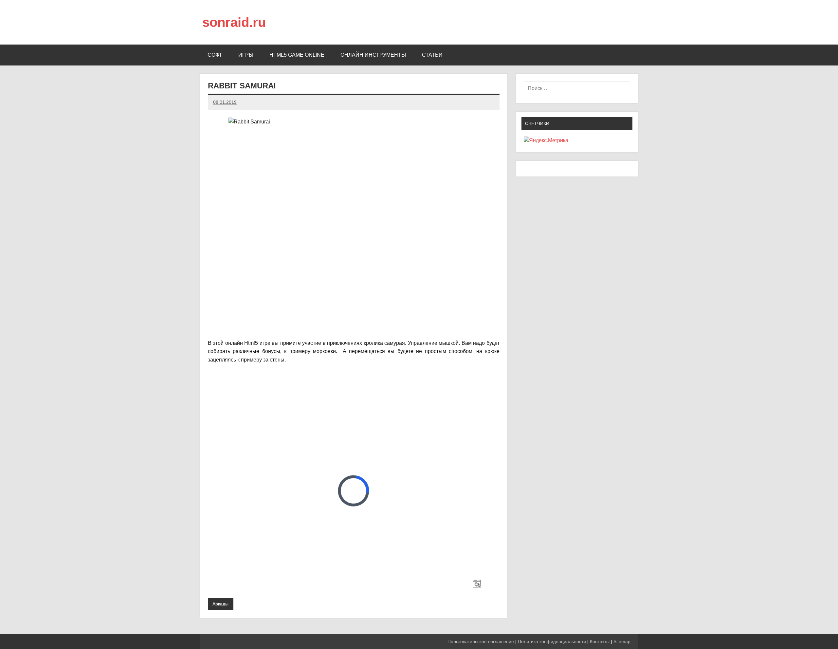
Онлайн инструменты (373, 55)
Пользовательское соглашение (480, 641)
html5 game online (296, 55)
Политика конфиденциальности (552, 641)
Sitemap (621, 641)
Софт (215, 55)
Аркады (220, 603)
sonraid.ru (234, 22)
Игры (245, 55)
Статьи (432, 55)
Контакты (600, 641)
